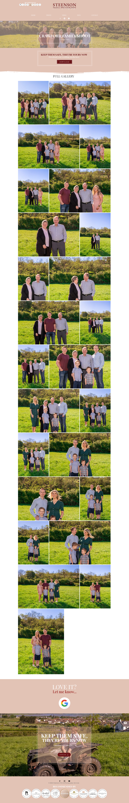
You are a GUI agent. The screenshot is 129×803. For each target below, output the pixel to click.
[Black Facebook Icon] (60, 781)
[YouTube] (64, 18)
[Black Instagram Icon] (64, 781)
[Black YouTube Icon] (69, 781)
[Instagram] (69, 18)
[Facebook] (60, 18)
